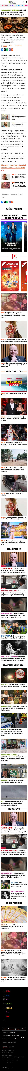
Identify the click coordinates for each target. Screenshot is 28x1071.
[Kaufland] (14, 257)
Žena (7, 1012)
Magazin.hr (18, 45)
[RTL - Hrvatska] (5, 1047)
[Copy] (12, 49)
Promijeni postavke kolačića (9, 1042)
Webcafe (9, 1008)
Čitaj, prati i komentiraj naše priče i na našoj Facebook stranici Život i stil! (13, 167)
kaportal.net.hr (20, 1057)
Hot (7, 999)
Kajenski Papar (14, 194)
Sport (8, 995)
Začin (21, 194)
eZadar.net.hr (18, 1061)
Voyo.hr (12, 1052)
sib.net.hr (14, 1057)
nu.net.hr (4, 1063)
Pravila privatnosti (7, 1039)
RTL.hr (3, 1052)
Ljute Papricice (5, 194)
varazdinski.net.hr (6, 1059)
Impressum (5, 1032)
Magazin (9, 1004)
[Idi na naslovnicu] (13, 3)
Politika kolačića (15, 1035)
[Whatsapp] (7, 49)
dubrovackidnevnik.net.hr (8, 1061)
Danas (8, 991)
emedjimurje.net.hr (6, 1057)
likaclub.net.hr (10, 1063)
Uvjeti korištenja (6, 1035)
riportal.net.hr (15, 1059)
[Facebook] (2, 49)
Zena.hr (8, 1052)
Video (8, 1016)
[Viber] (10, 49)
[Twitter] (5, 49)
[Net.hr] (12, 1047)
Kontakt (14, 1039)
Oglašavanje (12, 1032)
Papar (3, 197)
